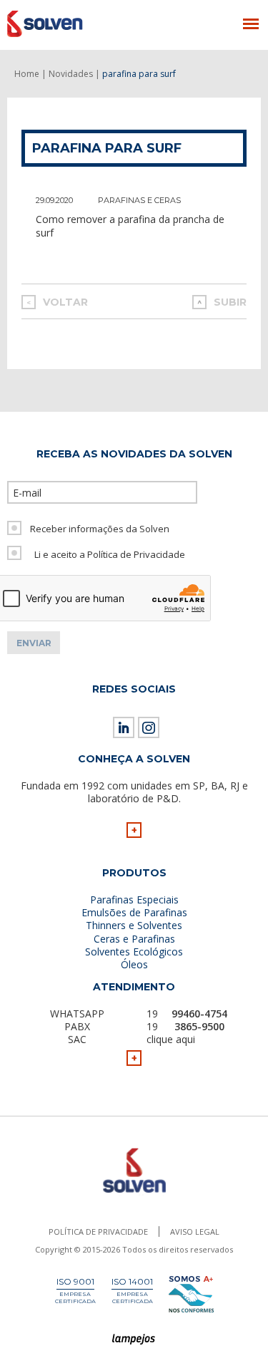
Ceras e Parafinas (134, 938)
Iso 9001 (75, 1281)
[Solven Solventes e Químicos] (77, 23)
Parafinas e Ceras (139, 200)
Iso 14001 (132, 1281)
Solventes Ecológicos (134, 951)
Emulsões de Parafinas (134, 912)
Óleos (134, 964)
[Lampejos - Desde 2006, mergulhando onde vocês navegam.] (134, 1340)
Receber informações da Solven (99, 528)
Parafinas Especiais (134, 899)
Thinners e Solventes (134, 925)
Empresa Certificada (75, 1297)
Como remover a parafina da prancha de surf (130, 225)
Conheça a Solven (134, 758)
